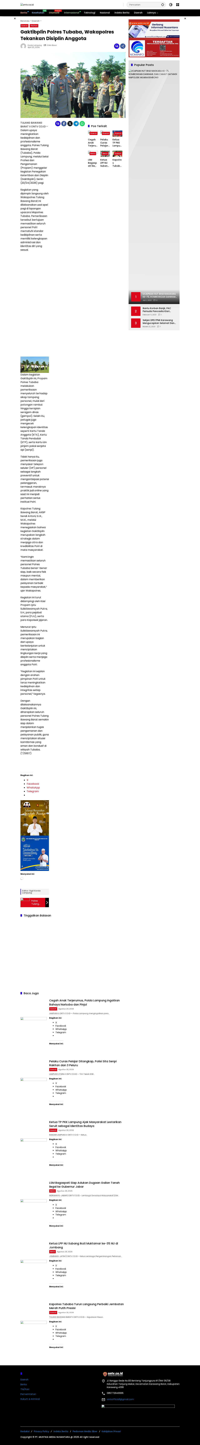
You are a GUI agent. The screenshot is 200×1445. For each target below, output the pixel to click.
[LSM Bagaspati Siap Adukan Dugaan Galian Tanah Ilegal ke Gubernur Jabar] (33, 1208)
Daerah (24, 25)
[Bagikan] (122, 46)
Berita (92, 153)
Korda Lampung (35, 45)
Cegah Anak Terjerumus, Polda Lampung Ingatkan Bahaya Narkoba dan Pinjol (92, 142)
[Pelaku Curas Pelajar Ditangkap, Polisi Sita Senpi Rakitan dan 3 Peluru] (33, 1087)
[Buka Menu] (178, 5)
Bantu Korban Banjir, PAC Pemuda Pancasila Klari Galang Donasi (157, 310)
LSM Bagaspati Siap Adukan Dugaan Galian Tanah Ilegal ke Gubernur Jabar (93, 163)
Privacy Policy (41, 1431)
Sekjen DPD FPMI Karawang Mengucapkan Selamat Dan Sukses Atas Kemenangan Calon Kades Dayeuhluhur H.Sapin (158, 322)
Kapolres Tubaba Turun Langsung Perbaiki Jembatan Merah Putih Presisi (117, 163)
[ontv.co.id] (27, 4)
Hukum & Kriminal (30, 1399)
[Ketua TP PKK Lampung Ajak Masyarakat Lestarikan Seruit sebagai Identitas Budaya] (33, 1147)
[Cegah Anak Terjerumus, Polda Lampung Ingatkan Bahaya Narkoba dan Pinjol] (33, 1026)
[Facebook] (64, 123)
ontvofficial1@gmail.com (120, 1399)
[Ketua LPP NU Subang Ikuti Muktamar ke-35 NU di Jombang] (33, 1269)
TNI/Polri (34, 25)
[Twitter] (70, 123)
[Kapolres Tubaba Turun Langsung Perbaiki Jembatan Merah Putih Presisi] (33, 1330)
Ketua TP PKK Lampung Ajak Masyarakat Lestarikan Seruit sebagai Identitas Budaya (117, 142)
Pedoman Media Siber (85, 1431)
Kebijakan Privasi (111, 1431)
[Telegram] (76, 123)
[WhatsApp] (82, 123)
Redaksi (24, 1431)
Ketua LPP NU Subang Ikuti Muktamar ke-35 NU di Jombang (105, 163)
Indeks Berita (60, 1431)
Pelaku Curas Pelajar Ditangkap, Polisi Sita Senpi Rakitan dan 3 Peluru (104, 142)
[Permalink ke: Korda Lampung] (24, 46)
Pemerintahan (28, 1394)
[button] (163, 4)
